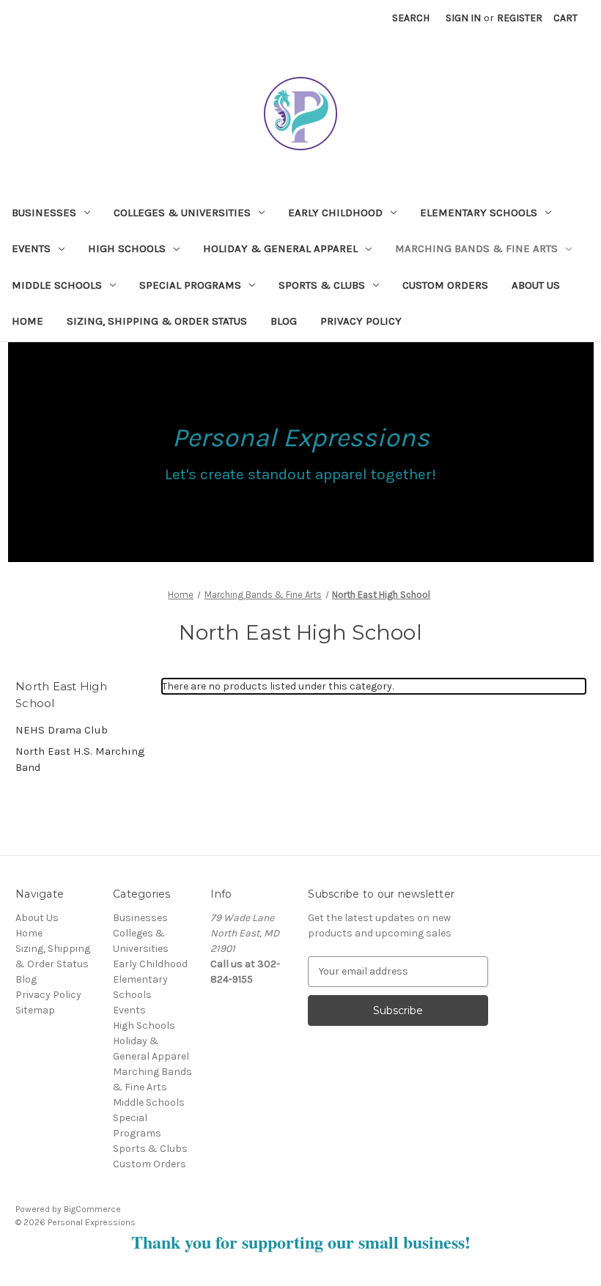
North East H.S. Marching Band (80, 759)
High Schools (127, 248)
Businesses (44, 212)
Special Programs (190, 285)
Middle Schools (57, 285)
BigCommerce (92, 1209)
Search (410, 18)
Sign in (463, 18)
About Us (536, 285)
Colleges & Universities (182, 212)
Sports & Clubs (322, 285)
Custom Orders (445, 285)
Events (31, 248)
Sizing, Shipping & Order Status (157, 321)
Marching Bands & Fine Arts (476, 248)
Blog (283, 321)
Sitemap (35, 1010)
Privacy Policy (361, 321)
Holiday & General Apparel (280, 248)
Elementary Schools (478, 212)
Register (519, 18)
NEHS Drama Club (61, 729)
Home (27, 321)
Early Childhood (335, 212)
